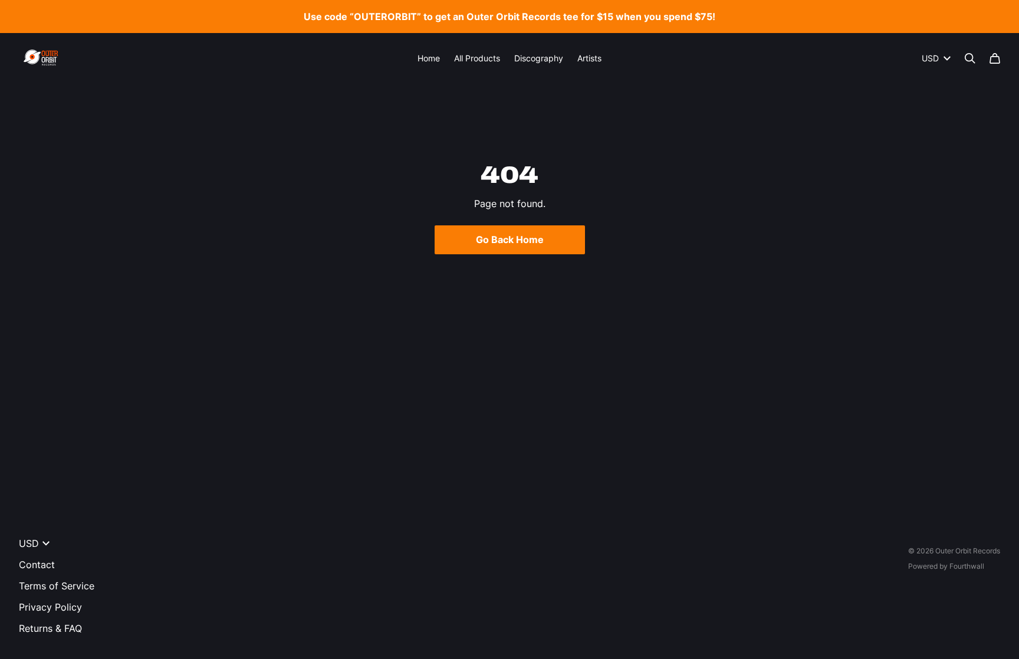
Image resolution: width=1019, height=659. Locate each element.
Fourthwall (966, 566)
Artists (589, 58)
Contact (37, 565)
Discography (538, 58)
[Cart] (995, 58)
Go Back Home (510, 239)
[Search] (970, 58)
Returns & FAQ (50, 628)
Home (429, 58)
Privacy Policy (50, 607)
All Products (477, 58)
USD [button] (930, 58)
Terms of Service (56, 586)
